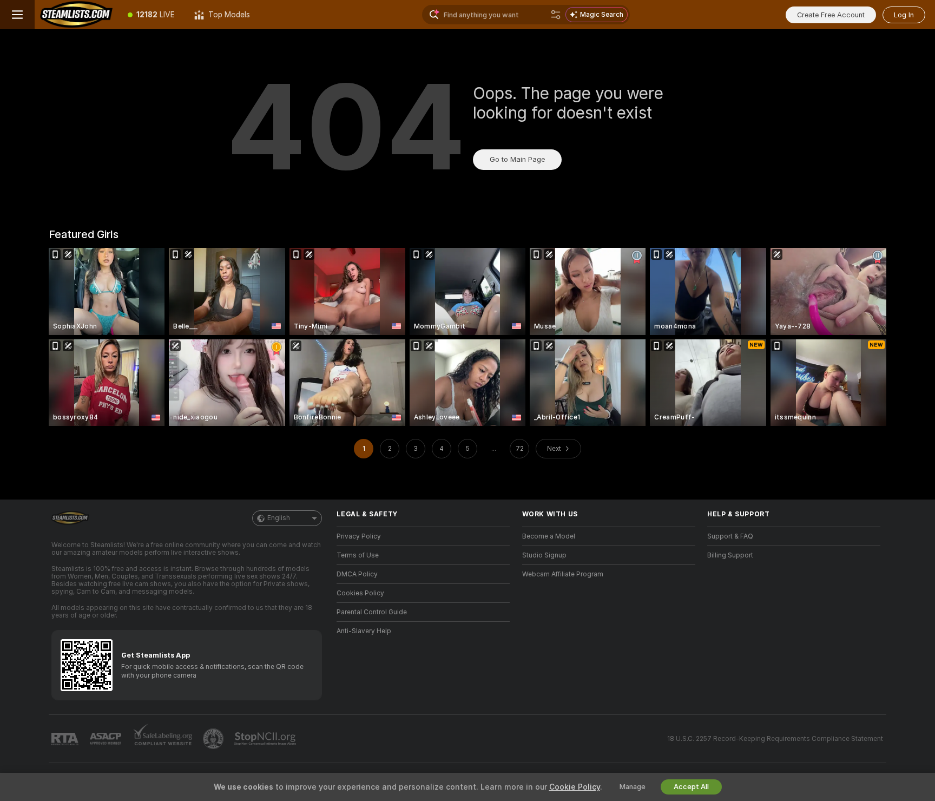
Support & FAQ (730, 536)
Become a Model (548, 536)
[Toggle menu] (17, 14)
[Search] (555, 14)
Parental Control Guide (372, 612)
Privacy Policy (359, 536)
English (278, 518)
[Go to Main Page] (76, 14)
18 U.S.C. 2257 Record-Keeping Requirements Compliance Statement (775, 739)
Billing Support (730, 555)
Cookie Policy (574, 787)
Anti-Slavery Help (364, 631)
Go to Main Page (517, 159)
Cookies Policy (360, 593)
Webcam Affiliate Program (562, 574)
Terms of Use (358, 555)
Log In (904, 15)
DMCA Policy (357, 574)
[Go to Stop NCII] (266, 738)
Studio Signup (544, 555)
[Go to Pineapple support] (214, 738)
